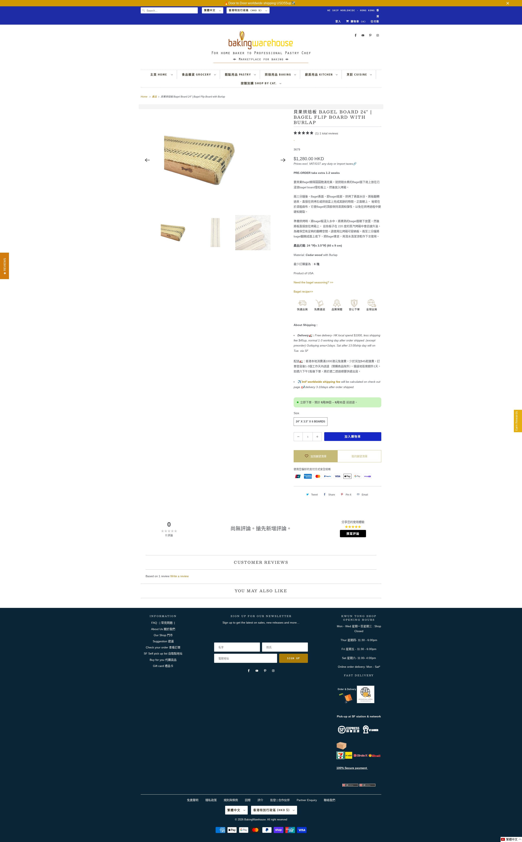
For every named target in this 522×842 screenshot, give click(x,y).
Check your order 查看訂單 (163, 647)
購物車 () (357, 21)
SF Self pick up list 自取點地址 (163, 653)
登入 (338, 21)
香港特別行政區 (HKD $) (246, 10)
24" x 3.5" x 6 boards (310, 421)
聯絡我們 (329, 800)
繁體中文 (210, 10)
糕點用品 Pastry (238, 74)
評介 (260, 800)
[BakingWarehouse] (261, 48)
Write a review (179, 576)
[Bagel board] (215, 160)
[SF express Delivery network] (341, 748)
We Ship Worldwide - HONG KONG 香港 (353, 11)
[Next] (283, 160)
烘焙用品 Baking (278, 74)
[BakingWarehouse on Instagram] (377, 35)
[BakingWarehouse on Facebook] (355, 35)
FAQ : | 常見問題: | (163, 622)
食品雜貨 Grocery (197, 74)
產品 (154, 96)
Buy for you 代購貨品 (163, 659)
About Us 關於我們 (163, 629)
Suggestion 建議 (163, 641)
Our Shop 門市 (163, 635)
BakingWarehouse (255, 819)
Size (296, 413)
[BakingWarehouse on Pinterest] (370, 35)
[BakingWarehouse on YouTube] (363, 35)
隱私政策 (211, 800)
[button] (511, 839)
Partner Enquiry (307, 800)
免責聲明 (193, 800)
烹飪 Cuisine (357, 74)
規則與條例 (231, 800)
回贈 (248, 800)
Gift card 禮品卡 (163, 666)
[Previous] (147, 160)
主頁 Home (159, 74)
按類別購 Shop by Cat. (259, 83)
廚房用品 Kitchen (319, 74)
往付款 (375, 21)
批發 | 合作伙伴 (280, 800)
